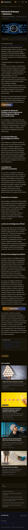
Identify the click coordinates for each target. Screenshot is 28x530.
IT (17, 1)
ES (15, 1)
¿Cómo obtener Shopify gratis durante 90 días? (13, 502)
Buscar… (4, 486)
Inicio (2, 6)
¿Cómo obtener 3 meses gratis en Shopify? (12, 497)
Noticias (6, 6)
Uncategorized (5, 355)
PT (19, 1)
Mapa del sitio (24, 515)
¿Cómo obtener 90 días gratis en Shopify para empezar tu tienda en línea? (13, 500)
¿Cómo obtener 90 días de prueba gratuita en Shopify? (12, 494)
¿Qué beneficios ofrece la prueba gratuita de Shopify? (12, 506)
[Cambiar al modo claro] (22, 2)
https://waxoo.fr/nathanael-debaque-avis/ (12, 45)
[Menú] (26, 2)
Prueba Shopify (7, 104)
